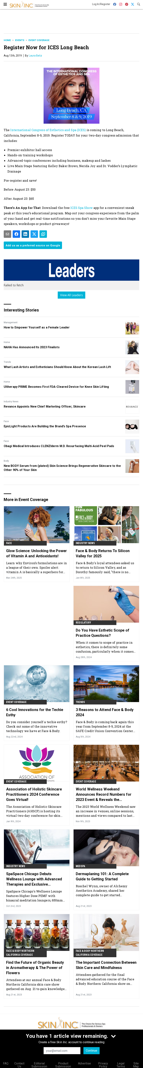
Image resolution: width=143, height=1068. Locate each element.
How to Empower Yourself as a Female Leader (37, 327)
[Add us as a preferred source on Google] (43, 234)
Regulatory (83, 622)
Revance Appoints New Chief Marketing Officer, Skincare (45, 406)
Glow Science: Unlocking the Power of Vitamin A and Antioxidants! (36, 553)
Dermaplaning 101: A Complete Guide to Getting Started (102, 876)
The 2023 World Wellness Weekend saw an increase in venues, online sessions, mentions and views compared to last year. (106, 811)
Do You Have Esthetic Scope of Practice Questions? (102, 633)
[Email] (7, 234)
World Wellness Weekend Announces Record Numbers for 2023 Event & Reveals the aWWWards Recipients (103, 794)
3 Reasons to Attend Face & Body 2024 (105, 712)
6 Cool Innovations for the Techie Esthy (34, 712)
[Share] (16, 234)
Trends (7, 362)
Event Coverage (38, 40)
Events (19, 40)
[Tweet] (34, 234)
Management (11, 322)
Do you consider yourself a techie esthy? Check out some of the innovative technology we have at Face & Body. (36, 726)
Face (6, 421)
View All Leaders (71, 295)
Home (7, 40)
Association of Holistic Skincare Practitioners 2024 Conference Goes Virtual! (34, 794)
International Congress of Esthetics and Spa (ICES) (48, 130)
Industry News (11, 401)
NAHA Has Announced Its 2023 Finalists (32, 347)
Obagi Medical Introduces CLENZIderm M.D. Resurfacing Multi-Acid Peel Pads (59, 446)
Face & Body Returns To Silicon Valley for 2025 (103, 553)
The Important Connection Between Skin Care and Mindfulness (106, 965)
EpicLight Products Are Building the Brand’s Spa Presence (45, 426)
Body (6, 461)
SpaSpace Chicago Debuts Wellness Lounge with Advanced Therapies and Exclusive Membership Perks (34, 879)
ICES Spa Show (81, 208)
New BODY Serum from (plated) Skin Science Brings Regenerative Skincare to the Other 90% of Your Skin (62, 468)
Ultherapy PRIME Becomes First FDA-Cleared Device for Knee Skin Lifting (56, 387)
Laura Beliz (35, 55)
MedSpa (80, 866)
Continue (91, 1050)
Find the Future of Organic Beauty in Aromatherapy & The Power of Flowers (35, 967)
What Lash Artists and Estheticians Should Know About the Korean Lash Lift (57, 367)
